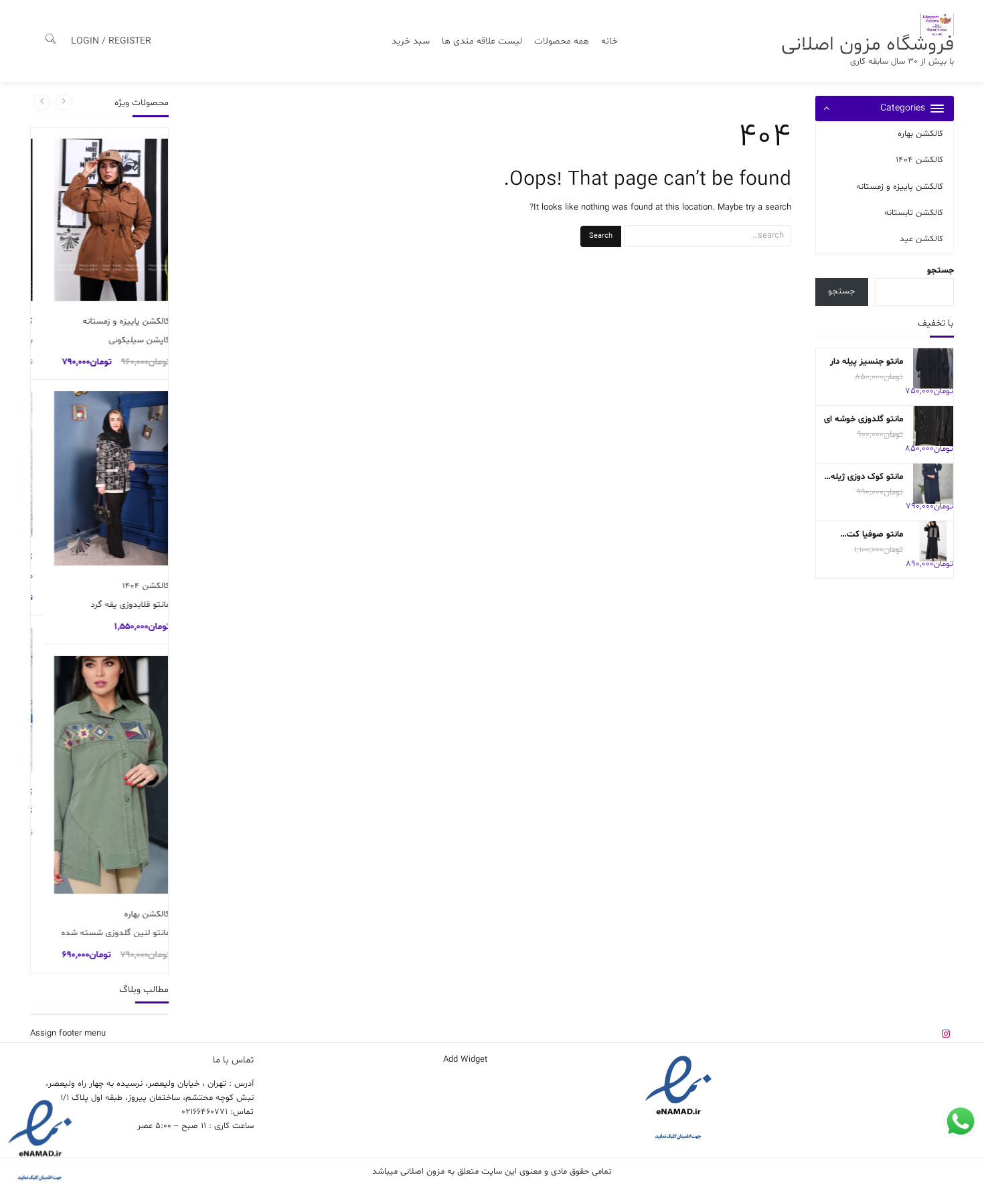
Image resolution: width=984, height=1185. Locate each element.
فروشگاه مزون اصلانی (867, 44)
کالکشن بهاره (920, 134)
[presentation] (64, 102)
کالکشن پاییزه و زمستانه (899, 187)
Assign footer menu (68, 1034)
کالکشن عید (921, 239)
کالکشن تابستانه (913, 213)
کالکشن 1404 (919, 160)
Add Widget (465, 1060)
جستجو (940, 271)
